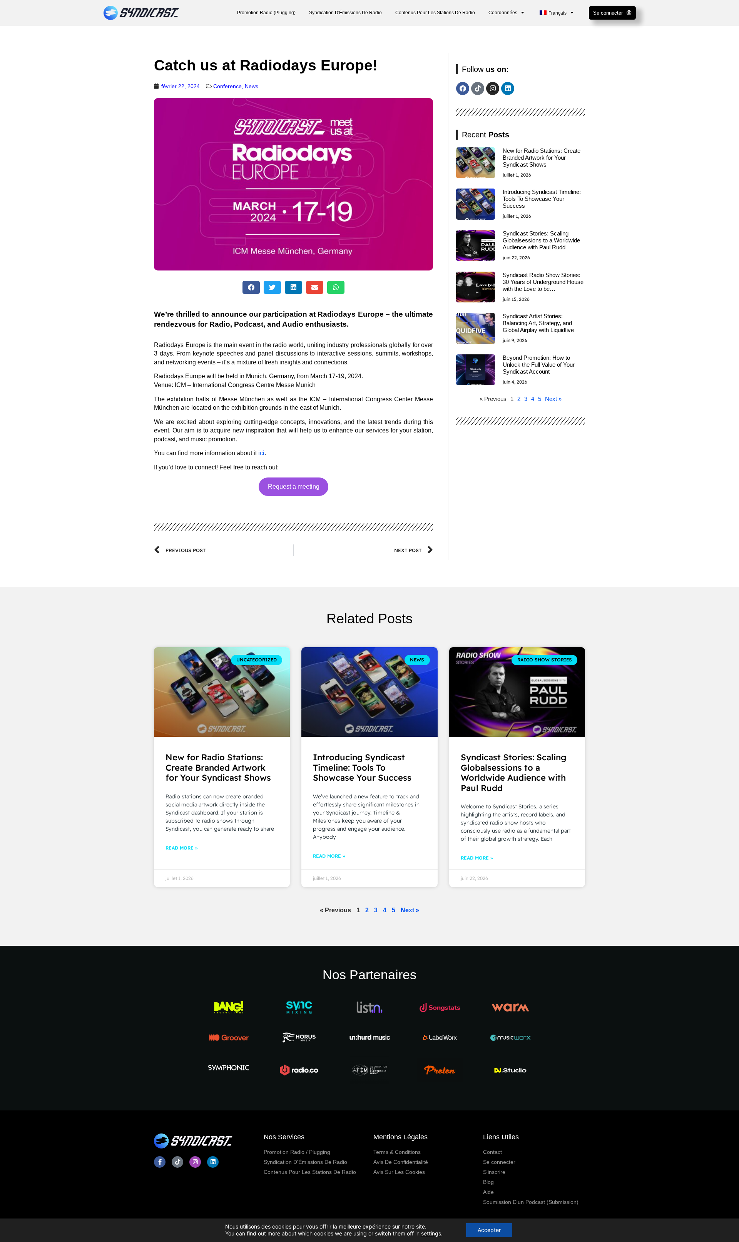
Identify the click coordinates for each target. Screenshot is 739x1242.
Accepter (489, 1230)
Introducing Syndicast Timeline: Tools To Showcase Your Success (542, 199)
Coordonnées (502, 12)
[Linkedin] (507, 88)
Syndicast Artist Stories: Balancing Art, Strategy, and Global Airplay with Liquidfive (538, 323)
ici (261, 453)
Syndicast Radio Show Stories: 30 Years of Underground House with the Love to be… (543, 282)
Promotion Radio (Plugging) (266, 12)
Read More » (181, 848)
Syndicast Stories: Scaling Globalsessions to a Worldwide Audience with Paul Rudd (541, 240)
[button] (251, 287)
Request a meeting (293, 486)
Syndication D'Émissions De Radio (345, 12)
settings (431, 1233)
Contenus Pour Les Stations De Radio (435, 12)
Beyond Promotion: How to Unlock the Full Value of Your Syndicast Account (539, 364)
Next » (553, 399)
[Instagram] (492, 88)
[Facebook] (462, 88)
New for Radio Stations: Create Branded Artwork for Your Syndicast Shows (541, 157)
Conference (227, 86)
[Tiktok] (477, 88)
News (251, 86)
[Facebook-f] (160, 1162)
